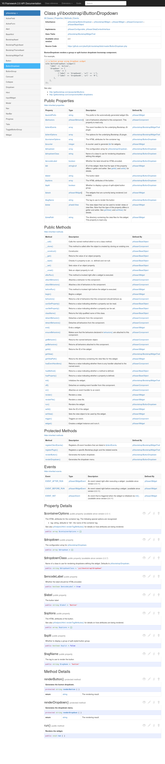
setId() (123, 168)
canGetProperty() (52, 303)
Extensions (66, 3)
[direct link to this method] (154, 513)
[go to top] (158, 513)
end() (47, 327)
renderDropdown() (52, 459)
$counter (49, 144)
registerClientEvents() (54, 445)
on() (47, 390)
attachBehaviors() (52, 284)
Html (8, 92)
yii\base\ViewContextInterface (98, 29)
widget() (48, 423)
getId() (114, 168)
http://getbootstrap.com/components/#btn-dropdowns (71, 94)
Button (8, 60)
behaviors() (50, 299)
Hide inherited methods (53, 231)
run (59, 736)
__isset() (48, 260)
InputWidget (11, 97)
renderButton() (51, 454)
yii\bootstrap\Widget (102, 22)
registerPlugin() (51, 450)
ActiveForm (10, 23)
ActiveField (10, 18)
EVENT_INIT (50, 495)
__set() (48, 265)
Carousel (9, 76)
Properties (59, 18)
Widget (9, 134)
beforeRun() (50, 289)
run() (47, 404)
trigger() (48, 418)
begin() (48, 294)
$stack (48, 192)
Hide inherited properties (54, 105)
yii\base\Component (135, 22)
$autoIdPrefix (50, 115)
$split (47, 185)
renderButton (69, 689)
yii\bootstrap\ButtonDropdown (80, 22)
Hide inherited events (52, 471)
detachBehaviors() (52, 322)
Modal (8, 103)
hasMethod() (50, 371)
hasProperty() (51, 375)
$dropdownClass (52, 153)
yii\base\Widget (118, 22)
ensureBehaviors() (52, 332)
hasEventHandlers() (53, 363)
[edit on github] (149, 513)
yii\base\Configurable (76, 29)
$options (48, 180)
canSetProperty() (52, 308)
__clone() (49, 246)
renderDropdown (70, 713)
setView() (119, 210)
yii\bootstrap (11, 13)
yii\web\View (74, 204)
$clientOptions (51, 134)
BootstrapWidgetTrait (14, 55)
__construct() (50, 251)
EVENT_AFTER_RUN (54, 481)
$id (110, 144)
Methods (68, 18)
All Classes (48, 18)
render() (48, 394)
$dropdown (50, 149)
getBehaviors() (51, 344)
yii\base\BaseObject (76, 24)
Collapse (9, 82)
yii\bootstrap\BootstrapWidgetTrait (81, 34)
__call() (48, 241)
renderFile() (50, 399)
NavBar (9, 113)
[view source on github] (144, 513)
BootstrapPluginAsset (14, 44)
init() (47, 380)
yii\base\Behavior (76, 119)
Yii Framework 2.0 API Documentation (21, 3)
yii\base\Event (74, 495)
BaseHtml (10, 34)
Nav (7, 108)
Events (76, 18)
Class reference (51, 3)
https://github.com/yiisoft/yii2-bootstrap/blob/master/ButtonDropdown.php (97, 46)
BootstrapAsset (12, 39)
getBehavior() (50, 339)
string (71, 115)
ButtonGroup (11, 71)
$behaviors (49, 119)
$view (47, 204)
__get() (48, 256)
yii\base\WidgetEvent (77, 481)
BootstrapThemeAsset (15, 50)
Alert (8, 29)
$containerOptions (52, 139)
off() (47, 385)
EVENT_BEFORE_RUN (55, 488)
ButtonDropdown (13, 66)
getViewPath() (51, 358)
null (75, 165)
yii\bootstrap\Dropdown (117, 149)
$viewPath (49, 217)
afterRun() (49, 275)
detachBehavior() (52, 318)
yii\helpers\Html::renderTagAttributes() (68, 526)
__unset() (49, 270)
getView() (108, 210)
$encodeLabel (51, 161)
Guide (78, 3)
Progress (9, 119)
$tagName (49, 200)
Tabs (8, 124)
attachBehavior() (52, 279)
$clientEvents (50, 127)
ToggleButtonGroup (14, 129)
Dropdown (10, 87)
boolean (72, 161)
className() (50, 313)
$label (47, 175)
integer (71, 144)
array (71, 127)
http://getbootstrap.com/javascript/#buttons (66, 92)
